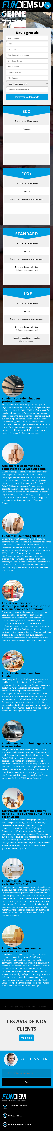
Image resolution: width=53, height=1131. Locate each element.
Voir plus (26, 1037)
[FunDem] (17, 6)
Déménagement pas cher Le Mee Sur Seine (26, 1006)
